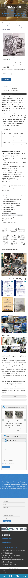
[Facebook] (5, 535)
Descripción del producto (8, 94)
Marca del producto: (7, 88)
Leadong (12, 572)
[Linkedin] (2, 535)
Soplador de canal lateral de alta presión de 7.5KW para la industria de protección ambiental (19, 425)
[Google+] (7, 535)
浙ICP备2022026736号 (14, 568)
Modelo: (4, 86)
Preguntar (6, 79)
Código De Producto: (7, 90)
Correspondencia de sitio (20, 572)
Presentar (6, 466)
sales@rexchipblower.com (18, 559)
